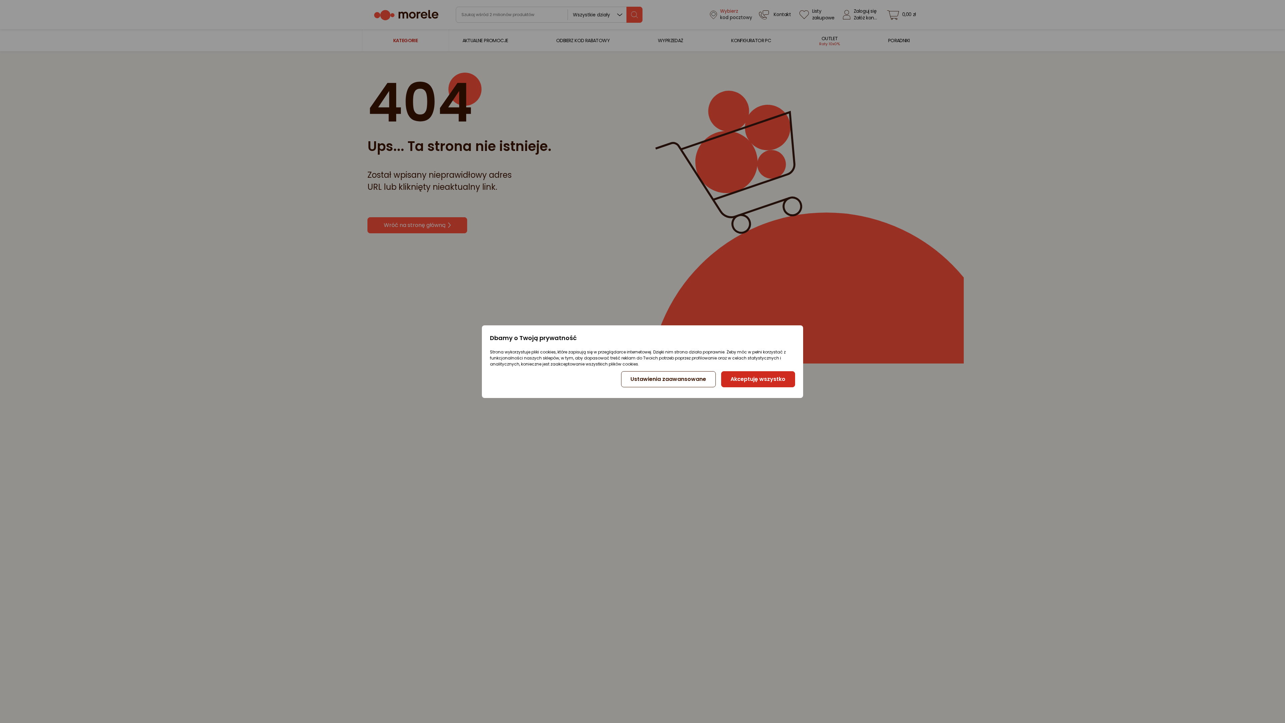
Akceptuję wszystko (758, 379)
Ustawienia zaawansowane (668, 379)
